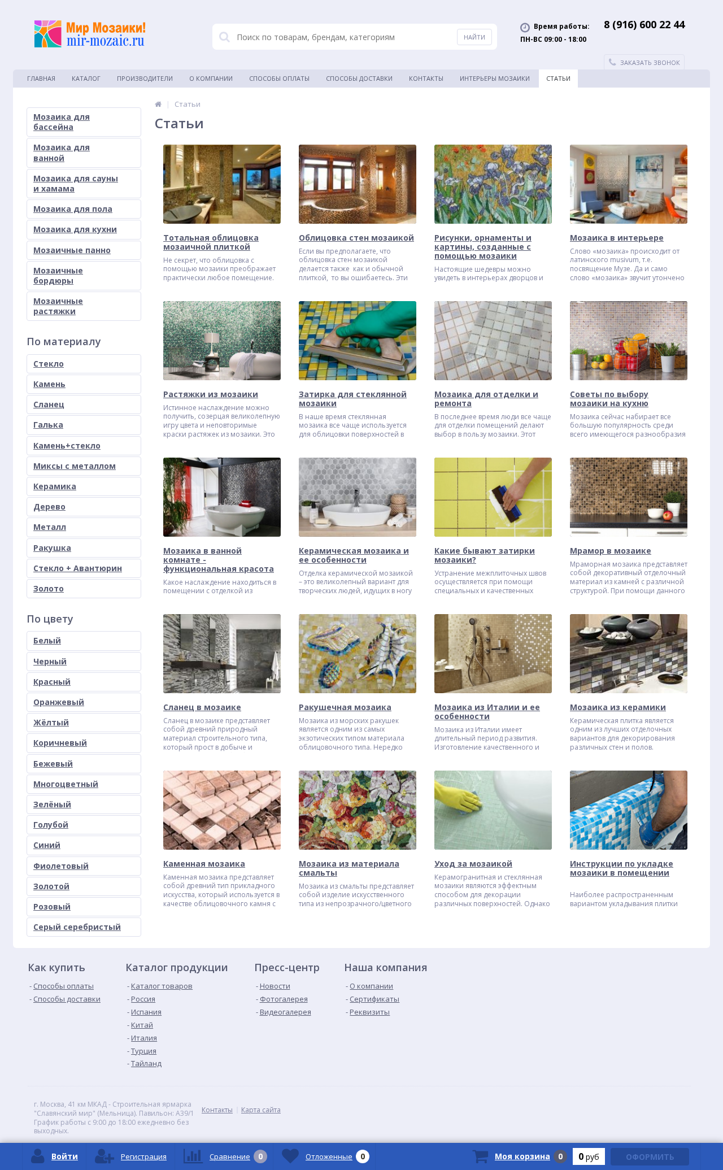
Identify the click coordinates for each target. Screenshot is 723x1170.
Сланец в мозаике (202, 707)
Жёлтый (51, 722)
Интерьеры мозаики (495, 78)
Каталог (86, 78)
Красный (52, 681)
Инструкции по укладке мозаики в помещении (621, 868)
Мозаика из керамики (618, 707)
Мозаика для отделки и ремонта (486, 399)
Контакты (426, 78)
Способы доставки (359, 78)
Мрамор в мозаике (610, 550)
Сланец (48, 404)
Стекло (48, 363)
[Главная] (158, 104)
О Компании (211, 78)
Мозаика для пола (72, 208)
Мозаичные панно (72, 250)
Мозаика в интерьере (617, 237)
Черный (50, 661)
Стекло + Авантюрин (77, 568)
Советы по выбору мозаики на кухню (609, 399)
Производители (145, 78)
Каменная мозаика (204, 863)
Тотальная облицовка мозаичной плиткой (211, 242)
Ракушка (52, 547)
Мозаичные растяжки (58, 305)
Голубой (50, 824)
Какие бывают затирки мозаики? (484, 555)
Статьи (558, 78)
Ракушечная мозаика (345, 707)
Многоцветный (65, 783)
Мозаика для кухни (75, 229)
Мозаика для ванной (61, 152)
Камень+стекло (67, 445)
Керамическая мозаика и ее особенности (354, 555)
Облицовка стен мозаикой (356, 237)
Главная (41, 78)
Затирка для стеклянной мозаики (353, 399)
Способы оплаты (279, 78)
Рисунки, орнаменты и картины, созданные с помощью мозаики (483, 246)
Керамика (54, 486)
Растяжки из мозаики (210, 394)
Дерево (49, 506)
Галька (48, 424)
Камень (49, 384)
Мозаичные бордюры (58, 275)
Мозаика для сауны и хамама (75, 183)
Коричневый (60, 742)
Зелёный (52, 804)
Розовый (52, 906)
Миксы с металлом (74, 465)
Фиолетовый (61, 865)
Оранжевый (58, 702)
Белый (47, 640)
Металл (49, 526)
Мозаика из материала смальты (349, 868)
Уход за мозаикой (473, 863)
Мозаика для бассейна (61, 121)
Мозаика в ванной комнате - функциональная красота (218, 559)
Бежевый (53, 763)
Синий (46, 845)
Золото (48, 588)
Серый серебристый (77, 926)
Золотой (51, 886)
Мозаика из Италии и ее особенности (487, 712)
